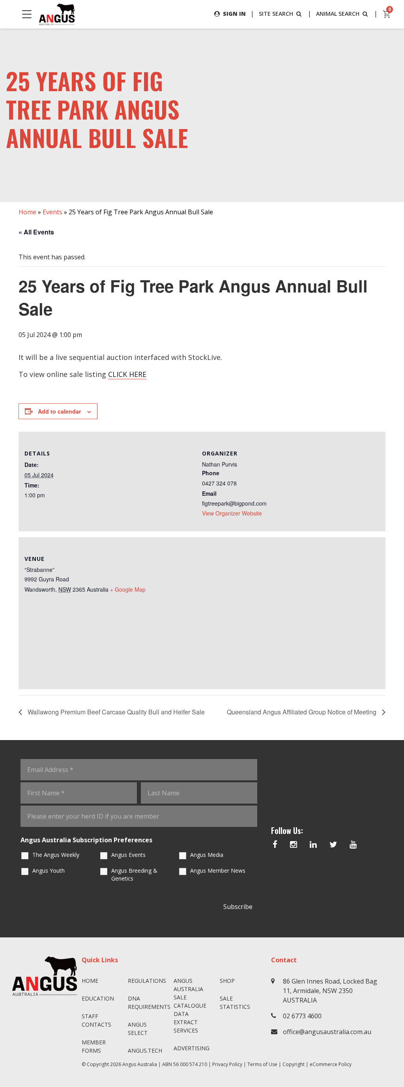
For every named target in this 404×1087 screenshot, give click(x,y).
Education (98, 998)
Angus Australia (139, 1064)
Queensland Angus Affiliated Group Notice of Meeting (302, 711)
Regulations (147, 980)
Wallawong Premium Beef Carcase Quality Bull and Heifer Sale (115, 711)
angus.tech (145, 1050)
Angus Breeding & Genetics (134, 874)
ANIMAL (337, 13)
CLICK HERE (127, 374)
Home (27, 212)
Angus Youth (48, 870)
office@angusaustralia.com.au (327, 1031)
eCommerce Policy (331, 1064)
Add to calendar (59, 411)
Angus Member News (217, 870)
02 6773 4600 (302, 1016)
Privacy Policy (227, 1064)
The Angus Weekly (55, 854)
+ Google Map (128, 589)
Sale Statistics (235, 1002)
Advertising (191, 1048)
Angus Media (206, 854)
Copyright (293, 1064)
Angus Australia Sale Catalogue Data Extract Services (190, 1005)
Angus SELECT (138, 1028)
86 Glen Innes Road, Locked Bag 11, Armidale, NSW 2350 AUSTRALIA (330, 991)
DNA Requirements (148, 1002)
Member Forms (94, 1046)
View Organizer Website (232, 513)
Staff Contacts (96, 1020)
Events (52, 212)
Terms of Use (262, 1064)
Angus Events (128, 854)
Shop (227, 980)
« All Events (36, 231)
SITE (276, 13)
